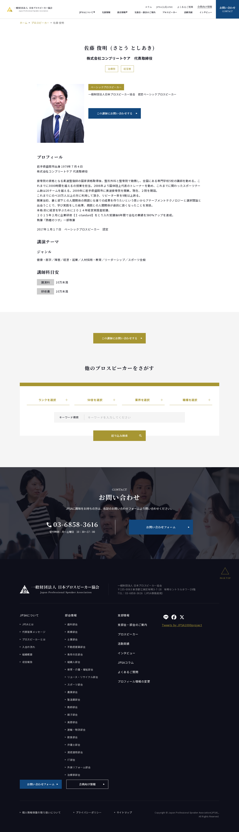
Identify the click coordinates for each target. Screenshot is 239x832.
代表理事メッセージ (33, 632)
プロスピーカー (169, 12)
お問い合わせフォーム (160, 527)
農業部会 (72, 692)
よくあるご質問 (185, 7)
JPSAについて (86, 12)
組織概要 (27, 654)
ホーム (23, 22)
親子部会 (72, 714)
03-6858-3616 (72, 524)
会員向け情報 (204, 6)
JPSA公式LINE (164, 7)
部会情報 (121, 12)
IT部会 (71, 759)
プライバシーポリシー (89, 812)
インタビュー (205, 12)
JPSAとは (28, 624)
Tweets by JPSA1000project (182, 625)
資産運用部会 (75, 752)
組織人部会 (73, 662)
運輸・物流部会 (76, 729)
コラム (148, 7)
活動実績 (188, 12)
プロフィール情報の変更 (134, 681)
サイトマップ (124, 812)
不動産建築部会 (76, 647)
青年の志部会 (75, 654)
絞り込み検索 (119, 435)
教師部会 (72, 707)
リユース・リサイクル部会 (82, 677)
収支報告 (27, 662)
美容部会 (72, 722)
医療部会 (72, 632)
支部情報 (106, 12)
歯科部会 (72, 624)
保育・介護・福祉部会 (80, 669)
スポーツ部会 (75, 684)
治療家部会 (73, 775)
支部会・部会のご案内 (144, 12)
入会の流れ (28, 647)
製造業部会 (73, 699)
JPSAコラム (126, 662)
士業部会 (72, 639)
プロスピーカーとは (33, 639)
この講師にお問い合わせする (115, 113)
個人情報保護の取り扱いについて (41, 812)
